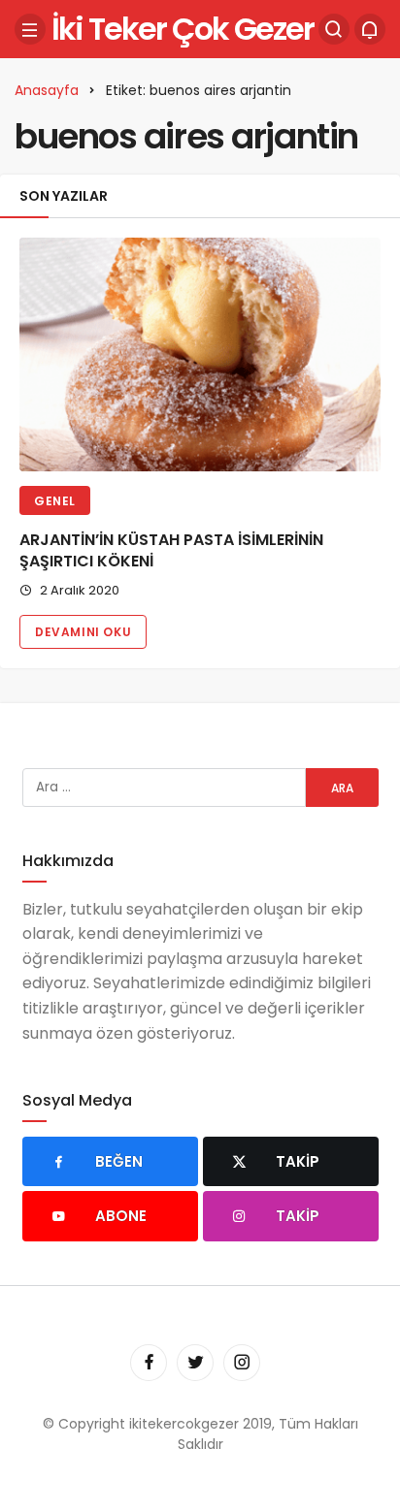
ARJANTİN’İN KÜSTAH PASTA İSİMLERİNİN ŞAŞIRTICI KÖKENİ (171, 550)
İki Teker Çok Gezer (182, 28)
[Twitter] (195, 1362)
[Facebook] (148, 1362)
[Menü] (30, 29)
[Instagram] (241, 1362)
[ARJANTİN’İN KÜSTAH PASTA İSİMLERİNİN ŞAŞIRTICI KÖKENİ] (200, 354)
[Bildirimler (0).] (369, 29)
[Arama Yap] (334, 29)
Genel (55, 501)
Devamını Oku (83, 632)
